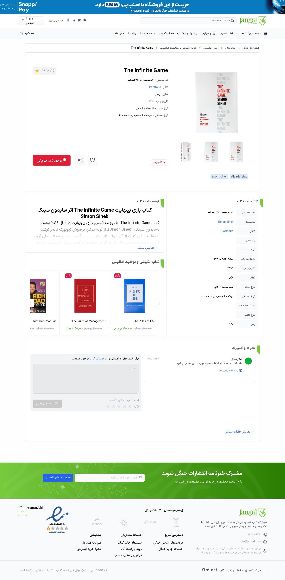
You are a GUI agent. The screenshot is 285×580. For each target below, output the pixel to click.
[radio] (108, 406)
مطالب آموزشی (166, 34)
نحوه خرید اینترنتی (89, 549)
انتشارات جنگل (251, 48)
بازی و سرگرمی (209, 34)
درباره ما (132, 34)
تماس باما (119, 34)
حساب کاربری (95, 358)
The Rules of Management (89, 321)
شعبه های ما (147, 34)
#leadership (239, 176)
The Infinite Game (142, 48)
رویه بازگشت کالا (131, 549)
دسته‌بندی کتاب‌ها (250, 34)
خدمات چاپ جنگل (171, 549)
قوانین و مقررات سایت (127, 555)
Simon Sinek (225, 222)
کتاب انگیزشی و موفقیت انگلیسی (178, 48)
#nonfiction (219, 176)
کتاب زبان (230, 48)
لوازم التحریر (226, 34)
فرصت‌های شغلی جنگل (168, 542)
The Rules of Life (144, 321)
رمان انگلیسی (210, 48)
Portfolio (155, 87)
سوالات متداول (91, 542)
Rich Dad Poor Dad (44, 321)
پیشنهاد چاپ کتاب (187, 34)
